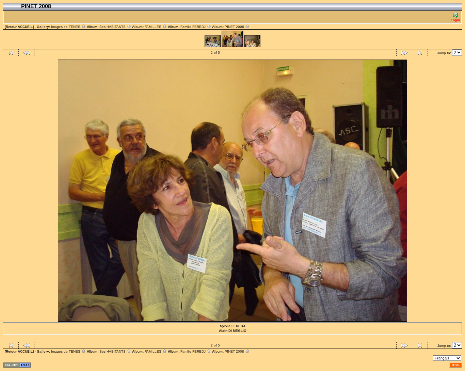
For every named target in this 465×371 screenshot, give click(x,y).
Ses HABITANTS (113, 27)
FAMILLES (153, 27)
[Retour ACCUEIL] (19, 27)
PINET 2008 (235, 27)
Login (455, 20)
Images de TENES (66, 27)
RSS (456, 365)
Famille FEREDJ (193, 27)
